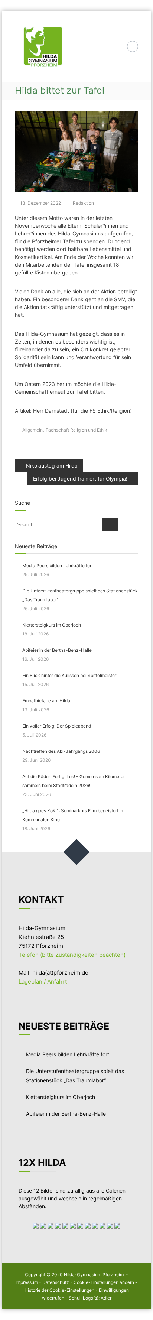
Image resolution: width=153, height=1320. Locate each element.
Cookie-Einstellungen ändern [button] (104, 1282)
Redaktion (83, 203)
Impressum (27, 1282)
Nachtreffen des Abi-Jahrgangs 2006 (61, 751)
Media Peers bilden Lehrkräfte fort (57, 565)
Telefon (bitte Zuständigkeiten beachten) (72, 954)
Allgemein (32, 430)
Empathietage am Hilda (46, 700)
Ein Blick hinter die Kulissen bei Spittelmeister (69, 675)
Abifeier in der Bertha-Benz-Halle (57, 650)
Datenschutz (55, 1282)
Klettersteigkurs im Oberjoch (51, 625)
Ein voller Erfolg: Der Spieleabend (56, 726)
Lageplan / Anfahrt (43, 981)
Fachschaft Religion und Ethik (76, 430)
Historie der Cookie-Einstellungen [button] (59, 1290)
